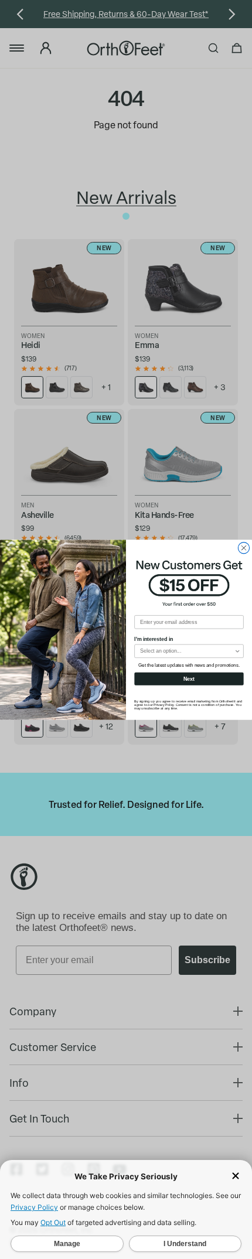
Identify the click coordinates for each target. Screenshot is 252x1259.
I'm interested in (153, 639)
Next (189, 678)
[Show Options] (237, 650)
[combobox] (187, 650)
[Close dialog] (243, 547)
